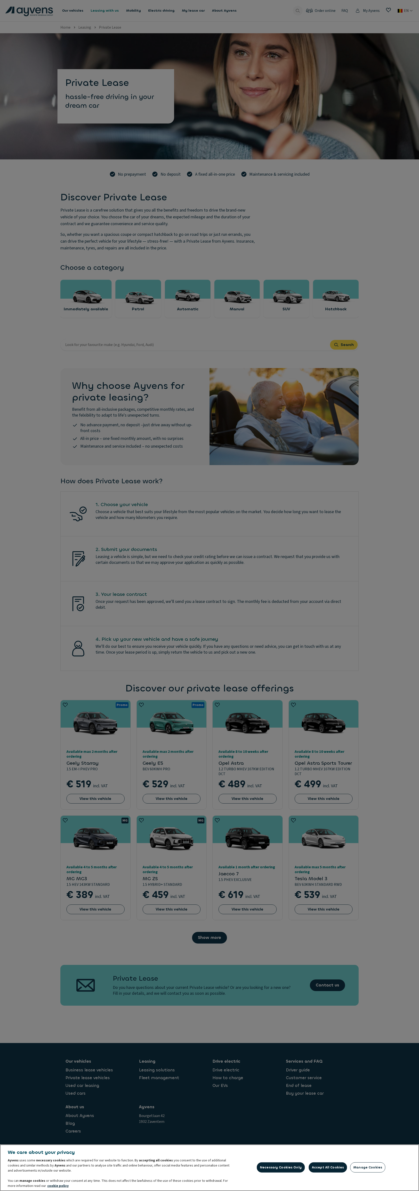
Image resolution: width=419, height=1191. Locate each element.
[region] (209, 1167)
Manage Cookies (367, 1167)
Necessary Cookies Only (281, 1167)
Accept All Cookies (328, 1167)
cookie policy (58, 1185)
